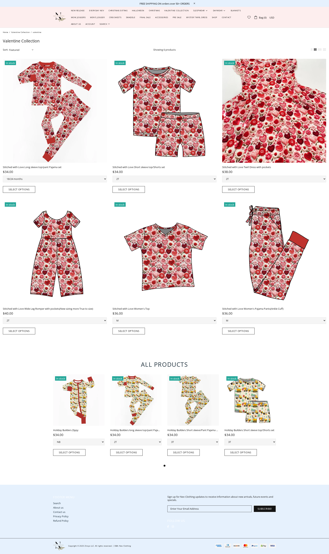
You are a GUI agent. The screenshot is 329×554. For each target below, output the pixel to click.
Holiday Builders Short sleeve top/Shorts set (249, 430)
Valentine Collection (20, 32)
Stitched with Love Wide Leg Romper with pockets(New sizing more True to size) (48, 308)
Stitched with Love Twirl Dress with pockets (246, 167)
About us (58, 507)
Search (57, 503)
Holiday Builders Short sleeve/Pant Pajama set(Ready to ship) (193, 430)
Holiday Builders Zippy (65, 430)
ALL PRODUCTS (164, 364)
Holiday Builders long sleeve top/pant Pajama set (136, 430)
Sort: (5, 49)
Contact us (59, 512)
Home (5, 32)
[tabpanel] (78, 418)
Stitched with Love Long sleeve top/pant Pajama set (32, 167)
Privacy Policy (61, 516)
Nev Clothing (59, 17)
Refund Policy (61, 520)
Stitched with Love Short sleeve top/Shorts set (139, 167)
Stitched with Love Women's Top (131, 308)
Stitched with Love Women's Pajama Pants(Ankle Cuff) (252, 308)
